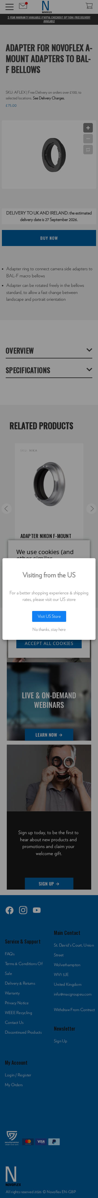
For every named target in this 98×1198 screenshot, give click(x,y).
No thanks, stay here (49, 629)
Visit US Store (49, 616)
